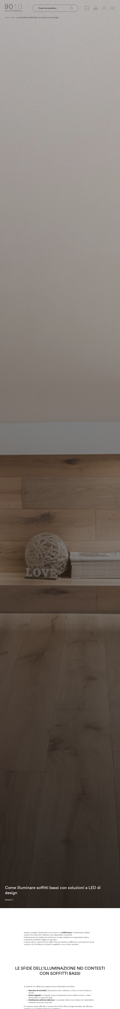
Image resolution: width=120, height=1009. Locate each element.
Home (7, 17)
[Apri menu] (112, 8)
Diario (13, 17)
